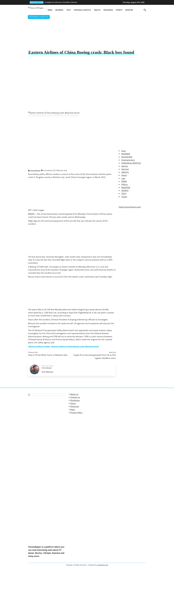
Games (124, 166)
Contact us (75, 397)
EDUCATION (108, 10)
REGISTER (129, 10)
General (125, 169)
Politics (124, 184)
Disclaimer (75, 400)
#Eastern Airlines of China (39, 346)
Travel (124, 196)
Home (124, 175)
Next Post (112, 352)
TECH (68, 10)
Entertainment (128, 160)
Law (123, 178)
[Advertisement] (87, 34)
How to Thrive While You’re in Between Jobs (47, 355)
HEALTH (97, 10)
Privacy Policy (76, 412)
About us (74, 394)
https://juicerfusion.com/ (130, 207)
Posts (72, 409)
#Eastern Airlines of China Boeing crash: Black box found (75, 346)
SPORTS (119, 10)
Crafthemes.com (102, 565)
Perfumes (74, 406)
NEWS (50, 10)
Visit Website (47, 372)
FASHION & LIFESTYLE (82, 10)
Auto (123, 151)
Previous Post (33, 352)
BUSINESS (59, 10)
